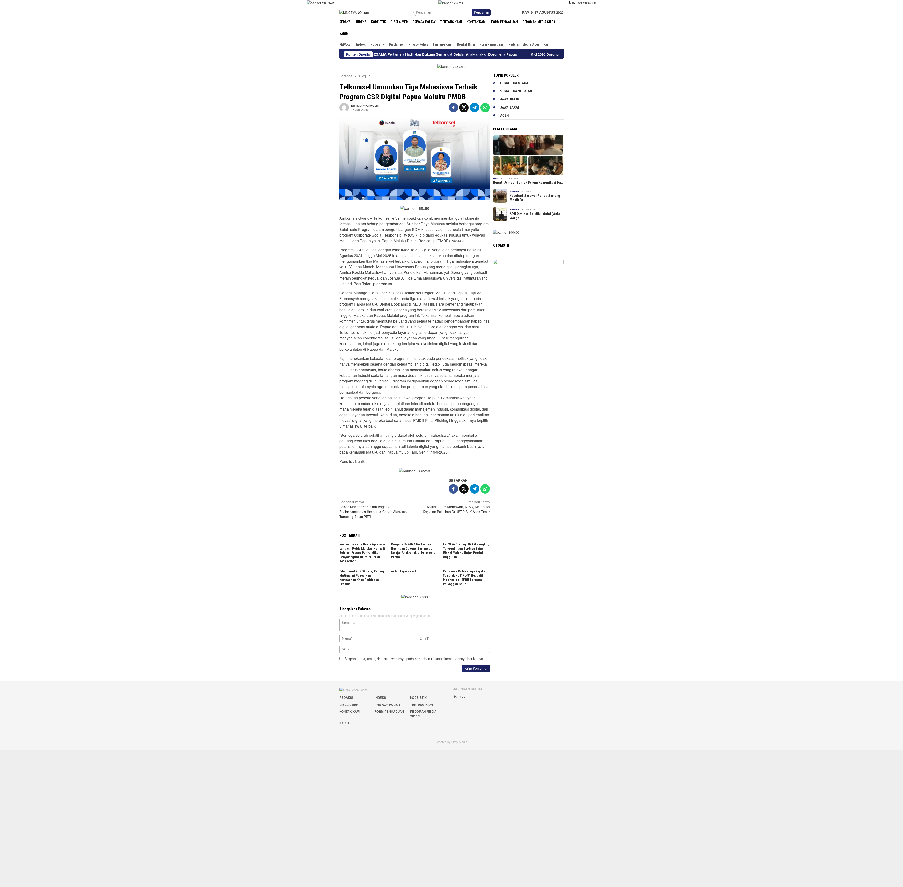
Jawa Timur (509, 99)
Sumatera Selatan (516, 91)
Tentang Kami (421, 704)
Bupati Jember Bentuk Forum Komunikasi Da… (528, 182)
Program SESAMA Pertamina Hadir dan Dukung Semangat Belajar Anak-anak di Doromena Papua (383, 54)
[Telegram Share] (474, 107)
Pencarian (481, 12)
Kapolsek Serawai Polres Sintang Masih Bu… (535, 198)
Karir (344, 723)
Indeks (380, 697)
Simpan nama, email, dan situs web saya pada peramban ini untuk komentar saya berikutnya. (414, 658)
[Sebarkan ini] (453, 107)
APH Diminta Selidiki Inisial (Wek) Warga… (535, 216)
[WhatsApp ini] (485, 107)
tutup (331, 2)
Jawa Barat (509, 107)
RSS (462, 697)
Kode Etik (418, 697)
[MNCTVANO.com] (354, 12)
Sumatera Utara (514, 83)
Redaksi (346, 697)
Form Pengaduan (389, 711)
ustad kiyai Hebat (403, 571)
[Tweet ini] (464, 107)
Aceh (504, 115)
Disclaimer (348, 704)
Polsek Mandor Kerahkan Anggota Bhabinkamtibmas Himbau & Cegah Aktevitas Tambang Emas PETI (373, 509)
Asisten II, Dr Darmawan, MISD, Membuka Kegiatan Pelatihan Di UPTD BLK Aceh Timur (456, 506)
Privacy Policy (387, 704)
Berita (498, 178)
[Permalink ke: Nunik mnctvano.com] (344, 107)
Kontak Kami (349, 711)
